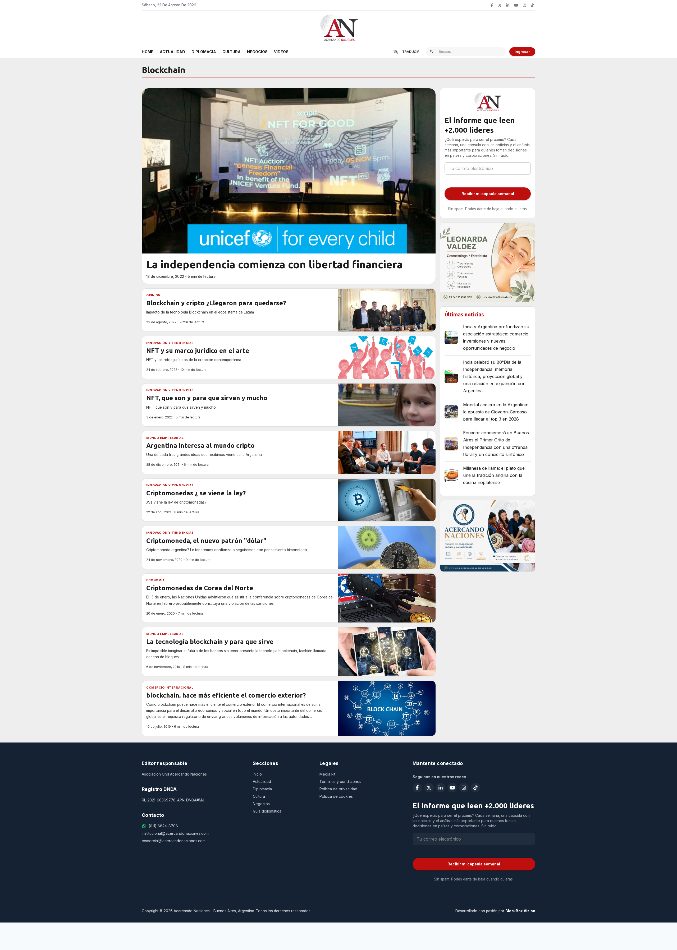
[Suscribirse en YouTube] (516, 5)
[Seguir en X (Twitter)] (500, 5)
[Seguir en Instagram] (524, 5)
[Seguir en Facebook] (492, 5)
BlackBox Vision (520, 911)
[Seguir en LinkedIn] (508, 5)
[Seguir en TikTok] (532, 5)
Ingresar (522, 51)
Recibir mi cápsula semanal (487, 193)
